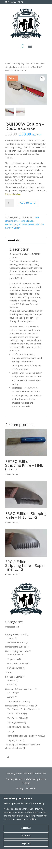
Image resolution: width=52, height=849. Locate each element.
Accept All (26, 827)
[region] (26, 821)
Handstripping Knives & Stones (25, 63)
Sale (37, 224)
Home (7, 63)
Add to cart (27, 203)
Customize (26, 835)
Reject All (26, 843)
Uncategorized (12, 626)
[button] (42, 78)
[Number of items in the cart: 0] (7, 756)
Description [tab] (14, 240)
